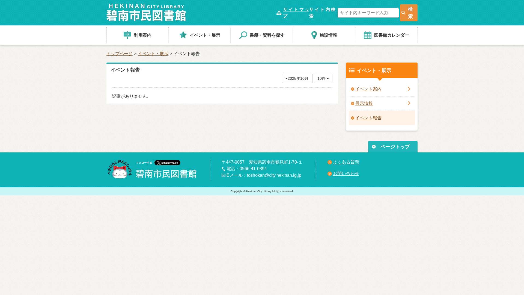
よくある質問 (346, 162)
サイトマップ (296, 12)
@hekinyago (169, 162)
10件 (322, 78)
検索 (410, 12)
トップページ (119, 53)
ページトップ (395, 146)
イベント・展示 (153, 53)
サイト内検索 (322, 12)
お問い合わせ (346, 173)
